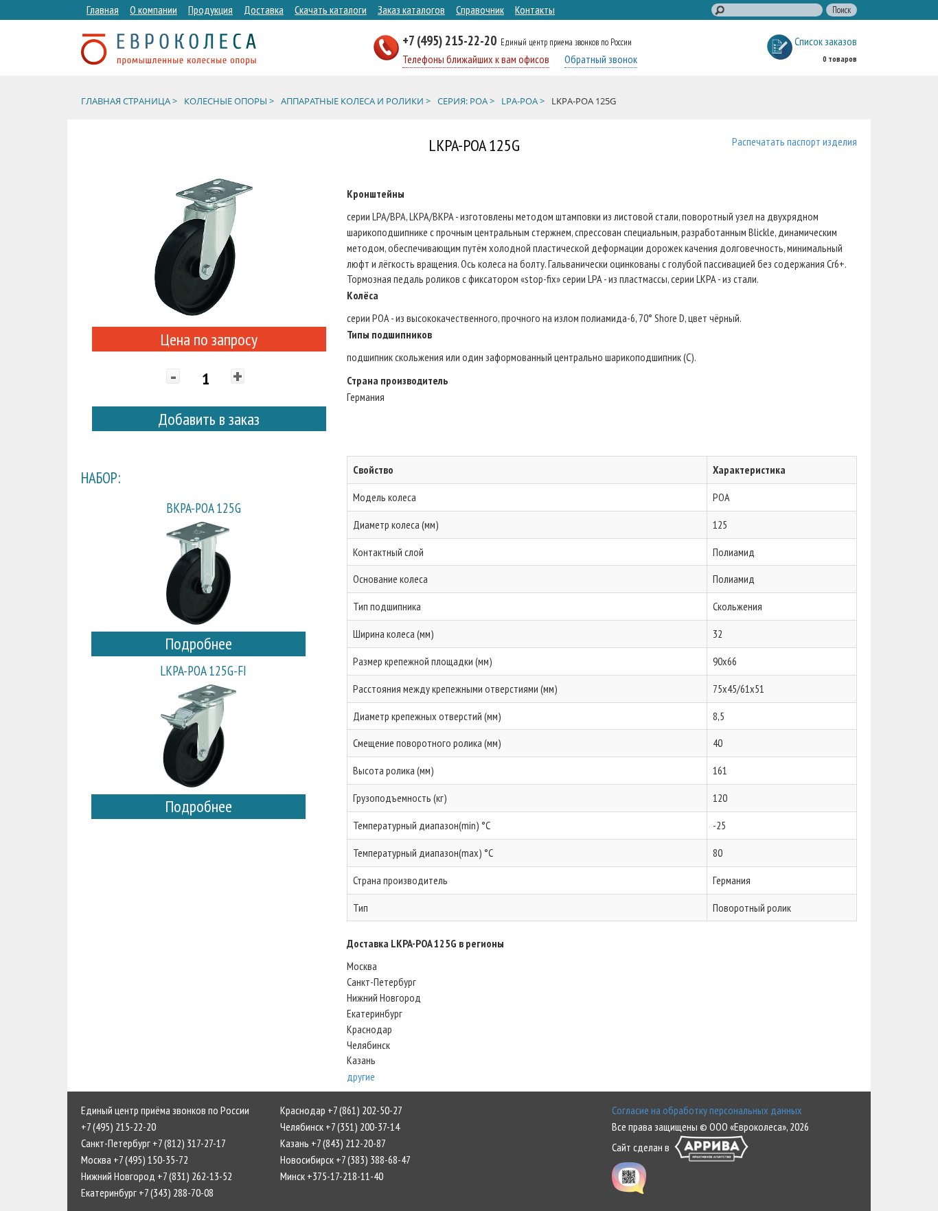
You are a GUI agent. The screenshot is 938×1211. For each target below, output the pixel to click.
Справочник (480, 9)
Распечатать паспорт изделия (794, 141)
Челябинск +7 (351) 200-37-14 (340, 1126)
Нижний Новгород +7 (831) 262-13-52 (156, 1176)
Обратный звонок (600, 59)
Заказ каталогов (411, 9)
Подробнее (198, 643)
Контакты (535, 9)
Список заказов (825, 41)
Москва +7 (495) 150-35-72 (134, 1159)
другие (361, 1076)
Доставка (264, 9)
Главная (103, 9)
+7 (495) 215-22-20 (450, 40)
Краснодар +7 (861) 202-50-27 (341, 1110)
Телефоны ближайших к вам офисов (475, 59)
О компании (153, 9)
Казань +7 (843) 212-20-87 (333, 1143)
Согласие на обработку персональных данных (707, 1110)
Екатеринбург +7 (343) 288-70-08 (147, 1192)
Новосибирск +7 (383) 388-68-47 (345, 1159)
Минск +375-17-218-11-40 (331, 1176)
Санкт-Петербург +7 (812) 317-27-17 (153, 1143)
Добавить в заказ (209, 419)
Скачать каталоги (331, 9)
